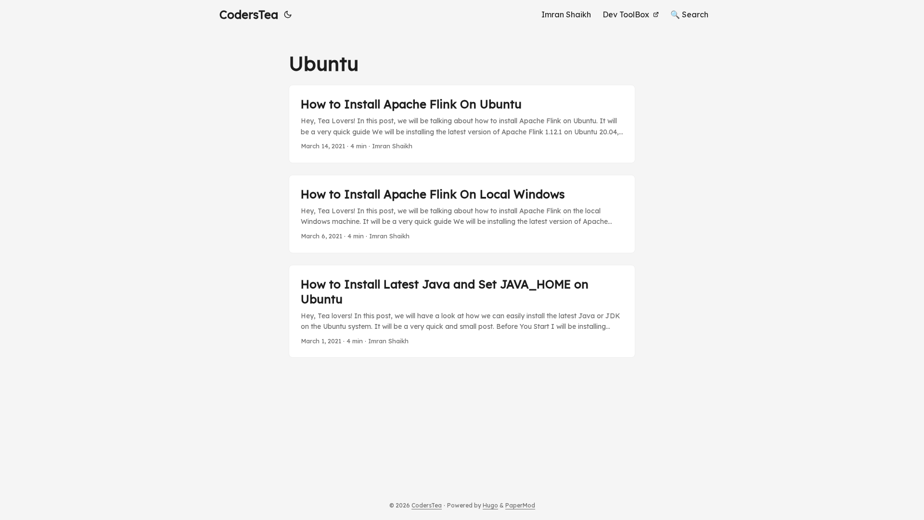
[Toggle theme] (288, 14)
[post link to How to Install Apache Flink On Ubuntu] (462, 124)
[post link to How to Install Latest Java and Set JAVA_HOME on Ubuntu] (462, 311)
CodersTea (248, 14)
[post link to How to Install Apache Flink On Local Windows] (462, 214)
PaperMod (520, 505)
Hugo (490, 505)
